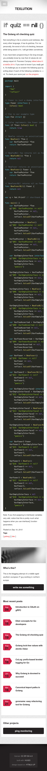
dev (13, 536)
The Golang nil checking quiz (29, 634)
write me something (23, 587)
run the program (32, 74)
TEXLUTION (23, 8)
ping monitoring (23, 731)
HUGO (27, 760)
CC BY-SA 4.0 (27, 756)
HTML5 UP (30, 764)
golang (7, 536)
